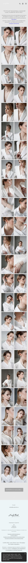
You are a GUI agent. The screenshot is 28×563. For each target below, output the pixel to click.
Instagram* (14, 527)
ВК (14, 525)
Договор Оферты (14, 535)
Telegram (14, 526)
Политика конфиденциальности (14, 534)
